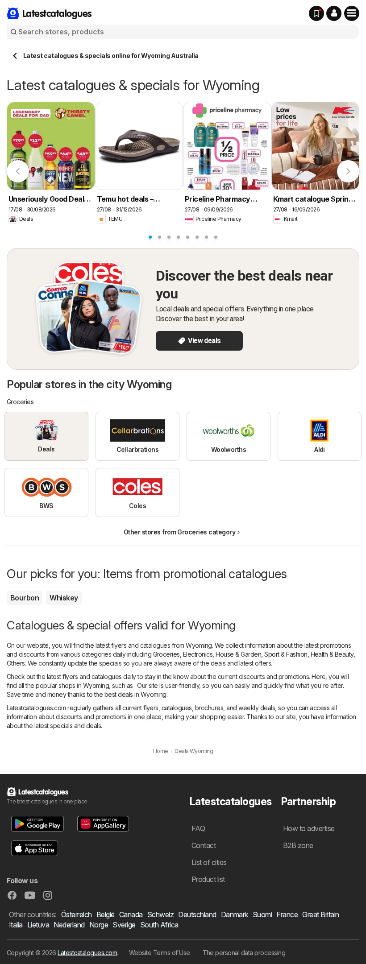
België (105, 914)
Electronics (197, 654)
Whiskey (64, 597)
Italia (16, 924)
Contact (203, 845)
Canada (131, 914)
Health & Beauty (332, 654)
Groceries (166, 654)
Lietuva (38, 924)
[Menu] (351, 13)
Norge (98, 924)
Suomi (262, 914)
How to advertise (309, 828)
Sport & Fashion (285, 654)
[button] (333, 13)
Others (16, 663)
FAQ (198, 828)
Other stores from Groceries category (180, 532)
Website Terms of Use (159, 952)
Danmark (234, 914)
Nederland (69, 924)
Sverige (123, 924)
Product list (208, 879)
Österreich (76, 914)
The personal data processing (244, 952)
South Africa (159, 924)
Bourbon (24, 597)
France (287, 914)
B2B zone (298, 845)
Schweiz (160, 914)
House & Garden (238, 654)
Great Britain (320, 914)
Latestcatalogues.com (87, 952)
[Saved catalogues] (316, 13)
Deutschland (197, 914)
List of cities (209, 862)
